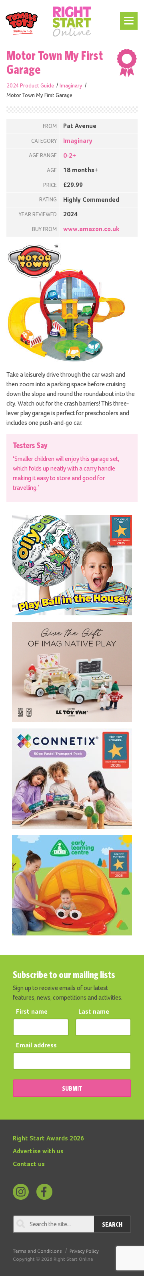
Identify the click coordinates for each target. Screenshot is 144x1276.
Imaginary (71, 86)
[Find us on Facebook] (44, 1192)
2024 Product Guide (30, 86)
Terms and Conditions (37, 1251)
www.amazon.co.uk (91, 229)
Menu (127, 17)
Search (112, 1224)
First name (32, 1012)
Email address (36, 1046)
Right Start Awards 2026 (48, 1139)
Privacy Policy (84, 1251)
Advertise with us (38, 1151)
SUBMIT (72, 1088)
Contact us (29, 1164)
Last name (93, 1012)
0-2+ (69, 156)
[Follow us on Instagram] (21, 1192)
